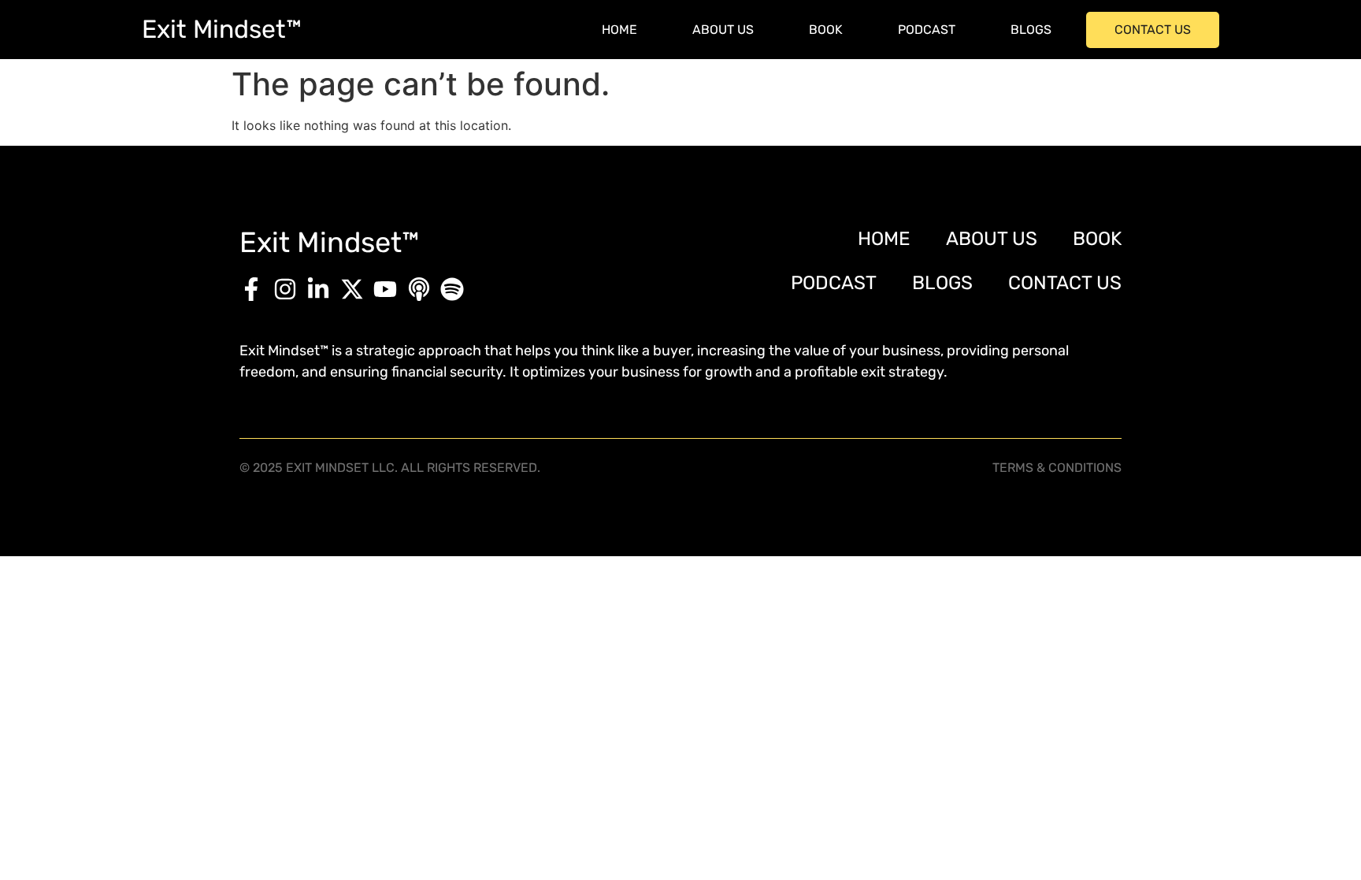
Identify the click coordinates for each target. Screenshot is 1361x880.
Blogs (1031, 29)
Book (826, 29)
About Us (723, 29)
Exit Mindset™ (222, 29)
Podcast (926, 29)
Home (619, 29)
